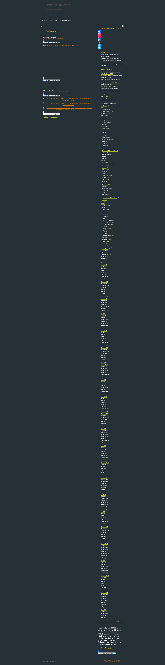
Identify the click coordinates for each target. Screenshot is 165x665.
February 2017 (104, 476)
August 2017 (104, 464)
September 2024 (105, 306)
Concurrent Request (109, 222)
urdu (102, 644)
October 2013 (104, 551)
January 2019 (104, 432)
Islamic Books (105, 137)
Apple (103, 207)
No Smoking (105, 109)
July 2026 (103, 266)
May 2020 (103, 402)
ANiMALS (103, 96)
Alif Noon (104, 241)
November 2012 (104, 572)
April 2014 (103, 540)
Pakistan (102, 642)
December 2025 (104, 280)
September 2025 (105, 285)
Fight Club (104, 166)
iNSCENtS (103, 132)
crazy (117, 628)
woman (107, 644)
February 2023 (104, 342)
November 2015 (104, 504)
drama (99, 630)
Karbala (117, 634)
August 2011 (104, 600)
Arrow (103, 243)
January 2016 (104, 500)
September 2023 (105, 329)
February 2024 (104, 319)
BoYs (56, 38)
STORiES (103, 203)
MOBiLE (104, 215)
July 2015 (103, 511)
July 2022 (103, 355)
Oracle (103, 218)
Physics (104, 226)
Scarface (104, 173)
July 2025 (103, 289)
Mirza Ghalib (105, 248)
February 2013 (104, 566)
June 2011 (103, 604)
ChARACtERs (104, 113)
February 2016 (104, 498)
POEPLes (103, 181)
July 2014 (103, 534)
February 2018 (104, 453)
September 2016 (105, 485)
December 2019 (104, 412)
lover (104, 636)
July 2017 (103, 466)
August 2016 (104, 487)
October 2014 (104, 528)
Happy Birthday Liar (105, 56)
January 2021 (104, 389)
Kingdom (103, 158)
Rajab (103, 143)
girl (115, 630)
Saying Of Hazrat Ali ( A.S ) (108, 149)
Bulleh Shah (105, 190)
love (100, 635)
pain (114, 640)
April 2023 (103, 338)
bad (99, 628)
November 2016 (104, 481)
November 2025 (104, 281)
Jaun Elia (104, 194)
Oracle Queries (107, 224)
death (120, 628)
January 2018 (104, 455)
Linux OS (104, 209)
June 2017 (103, 468)
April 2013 (103, 562)
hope (105, 632)
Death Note (106, 122)
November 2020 (104, 393)
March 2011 (103, 609)
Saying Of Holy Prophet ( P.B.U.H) (110, 150)
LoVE (65, 38)
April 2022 (103, 361)
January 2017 (104, 477)
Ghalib (103, 192)
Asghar (104, 186)
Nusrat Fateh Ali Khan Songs (110, 197)
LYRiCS (104, 196)
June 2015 (103, 513)
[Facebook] (69, 40)
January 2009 (104, 617)
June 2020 (103, 400)
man (107, 636)
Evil (102, 630)
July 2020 (103, 398)
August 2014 (104, 532)
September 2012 (105, 575)
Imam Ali (109, 632)
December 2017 (104, 457)
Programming (105, 228)
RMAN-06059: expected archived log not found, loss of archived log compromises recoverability (110, 88)
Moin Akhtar (105, 250)
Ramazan (104, 145)
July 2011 (103, 602)
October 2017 (104, 461)
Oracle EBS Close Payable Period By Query (111, 58)
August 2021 (104, 376)
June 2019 (103, 423)
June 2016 (103, 491)
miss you (114, 636)
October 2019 (104, 415)
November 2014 (104, 526)
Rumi (103, 201)
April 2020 (103, 404)
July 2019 (103, 421)
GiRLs (62, 38)
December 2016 (104, 479)
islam (100, 633)
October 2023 (104, 327)
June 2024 (103, 312)
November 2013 (104, 549)
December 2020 (104, 391)
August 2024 (104, 308)
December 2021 (104, 368)
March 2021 (103, 385)
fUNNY (102, 119)
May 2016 (103, 493)
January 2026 (104, 278)
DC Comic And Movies (107, 164)
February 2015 (104, 521)
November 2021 (104, 370)
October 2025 (104, 283)
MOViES (103, 162)
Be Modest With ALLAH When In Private (110, 54)
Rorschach (104, 171)
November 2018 (104, 436)
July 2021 (103, 378)
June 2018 (103, 445)
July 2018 (103, 444)
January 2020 (104, 410)
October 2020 (104, 395)
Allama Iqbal (105, 184)
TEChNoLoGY (104, 205)
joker (114, 634)
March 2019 (103, 428)
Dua (103, 135)
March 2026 (103, 274)
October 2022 (104, 349)
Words (104, 130)
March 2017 (103, 474)
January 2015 (104, 523)
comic (113, 628)
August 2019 (104, 419)
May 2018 (103, 447)
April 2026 (103, 272)
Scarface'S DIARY (106, 111)
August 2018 (104, 442)
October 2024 (104, 304)
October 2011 (104, 596)
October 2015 (104, 506)
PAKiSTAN (103, 177)
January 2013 (104, 568)
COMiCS (59, 38)
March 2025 (103, 295)
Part (107, 642)
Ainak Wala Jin (105, 239)
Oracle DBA (107, 640)
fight (105, 630)
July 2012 (103, 579)
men (110, 636)
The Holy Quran (106, 154)
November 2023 (104, 325)
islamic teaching (107, 634)
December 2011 (104, 592)
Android (105, 216)
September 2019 (105, 417)
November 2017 (104, 459)
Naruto (103, 252)
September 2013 (105, 553)
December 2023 (104, 323)
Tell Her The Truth (48, 90)
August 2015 (104, 510)
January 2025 (104, 298)
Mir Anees (104, 199)
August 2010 (104, 615)
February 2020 (104, 408)
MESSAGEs (105, 128)
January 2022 (104, 366)
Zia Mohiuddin (105, 254)
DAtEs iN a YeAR (105, 117)
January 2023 (104, 344)
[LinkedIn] (110, 39)
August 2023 (104, 330)
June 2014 (103, 536)
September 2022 (105, 351)
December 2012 (104, 570)
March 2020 (103, 406)
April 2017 (103, 472)
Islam (102, 134)
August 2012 (104, 577)
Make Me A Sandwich (49, 37)
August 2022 (104, 353)
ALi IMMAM (110, 661)
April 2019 (103, 427)
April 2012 (103, 585)
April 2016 (103, 494)
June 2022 (103, 357)
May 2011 (103, 606)
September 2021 (105, 374)
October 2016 (104, 483)
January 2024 (104, 321)
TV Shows (103, 237)
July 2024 (103, 310)
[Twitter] (69, 41)
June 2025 (103, 291)
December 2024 (104, 300)
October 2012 (104, 574)
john (111, 634)
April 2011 (103, 608)
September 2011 (105, 598)
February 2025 (104, 297)
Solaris (105, 211)
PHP (104, 233)
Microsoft (104, 213)
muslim (101, 638)
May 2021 (103, 381)
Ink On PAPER (104, 126)
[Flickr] (110, 37)
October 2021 (104, 372)
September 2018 (105, 440)
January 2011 (104, 611)
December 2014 (104, 525)
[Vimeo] (110, 48)
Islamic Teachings (106, 139)
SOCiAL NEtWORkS (107, 235)
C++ (104, 231)
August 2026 (104, 265)
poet (109, 642)
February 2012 (104, 589)
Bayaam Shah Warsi (107, 188)
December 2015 (104, 502)
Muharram (104, 141)
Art (101, 102)
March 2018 (103, 451)
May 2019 (103, 425)
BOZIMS (120, 661)
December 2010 (104, 613)
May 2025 (103, 293)
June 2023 (103, 334)
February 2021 (104, 387)
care (109, 628)
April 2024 (103, 315)
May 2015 (103, 515)
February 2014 (104, 543)
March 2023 (103, 340)
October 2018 (104, 438)
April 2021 (103, 383)
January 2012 (104, 591)
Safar (103, 147)
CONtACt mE (53, 661)
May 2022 (103, 359)
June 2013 (103, 559)
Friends (104, 245)
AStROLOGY (104, 105)
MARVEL (104, 169)
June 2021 (103, 379)
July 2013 (103, 557)
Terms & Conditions (107, 660)
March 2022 (103, 363)
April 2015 (103, 517)
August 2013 (104, 555)
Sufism (103, 152)
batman (102, 628)
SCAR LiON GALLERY (107, 100)
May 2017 (103, 470)
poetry (113, 642)
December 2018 (104, 434)
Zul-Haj (104, 156)
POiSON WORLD (58, 5)
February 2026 (104, 276)
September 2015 (105, 508)
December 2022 (104, 346)
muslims (107, 638)
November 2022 (104, 347)
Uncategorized (104, 256)
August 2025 (104, 287)
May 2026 (103, 270)
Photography (104, 179)
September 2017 (105, 462)
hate (120, 630)
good (118, 630)
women (113, 644)
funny (108, 630)
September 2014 (105, 530)
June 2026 (103, 268)
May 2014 (103, 538)
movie (118, 636)
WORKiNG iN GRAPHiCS (108, 103)
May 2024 (103, 314)
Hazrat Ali (100, 632)
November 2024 (104, 302)
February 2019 (104, 430)
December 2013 (104, 547)
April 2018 (103, 449)
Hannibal (104, 167)
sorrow (118, 642)
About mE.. (45, 661)
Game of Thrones (106, 247)
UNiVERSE (103, 258)
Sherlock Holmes (106, 175)
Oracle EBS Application (108, 220)
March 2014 (103, 542)
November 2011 (104, 594)
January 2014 (104, 545)
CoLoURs (103, 115)
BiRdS (103, 98)
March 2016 (103, 496)
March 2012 (103, 587)
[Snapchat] (110, 42)
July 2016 (103, 489)
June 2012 (103, 581)
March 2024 (103, 317)
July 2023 (103, 332)
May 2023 (103, 336)
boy (106, 628)
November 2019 (104, 413)
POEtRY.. (103, 183)
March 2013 (103, 564)
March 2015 (103, 519)
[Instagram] (110, 34)
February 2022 (104, 364)
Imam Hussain (114, 632)
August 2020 (104, 396)
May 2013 (103, 560)
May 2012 (103, 583)
